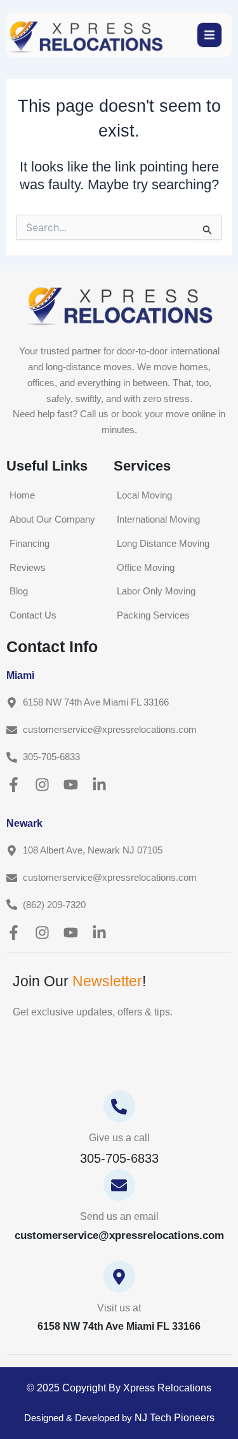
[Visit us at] (119, 1276)
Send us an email (119, 1216)
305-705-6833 (119, 1158)
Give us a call (119, 1137)
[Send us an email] (119, 1185)
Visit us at (119, 1307)
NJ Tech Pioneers (175, 1417)
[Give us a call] (119, 1106)
